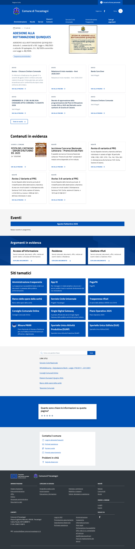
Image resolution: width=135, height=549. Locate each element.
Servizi (40, 21)
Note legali (79, 525)
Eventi (100, 508)
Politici (13, 497)
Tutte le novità (18, 121)
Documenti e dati (16, 502)
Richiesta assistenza (61, 525)
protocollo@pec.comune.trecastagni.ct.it (27, 531)
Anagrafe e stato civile (47, 489)
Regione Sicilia (16, 2)
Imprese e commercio (76, 489)
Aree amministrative (17, 491)
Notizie (100, 489)
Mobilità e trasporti (75, 491)
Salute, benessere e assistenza (79, 494)
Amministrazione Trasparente (91, 20)
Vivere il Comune (49, 20)
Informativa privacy (82, 522)
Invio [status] (91, 353)
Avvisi (100, 494)
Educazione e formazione (48, 494)
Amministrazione (20, 21)
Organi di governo (17, 489)
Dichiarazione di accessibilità (85, 528)
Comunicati (101, 491)
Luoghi (100, 505)
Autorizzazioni (44, 491)
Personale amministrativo (19, 499)
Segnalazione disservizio (62, 522)
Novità (32, 21)
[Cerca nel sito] (120, 11)
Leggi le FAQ (58, 517)
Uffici (12, 494)
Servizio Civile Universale (70, 20)
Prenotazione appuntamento (63, 520)
